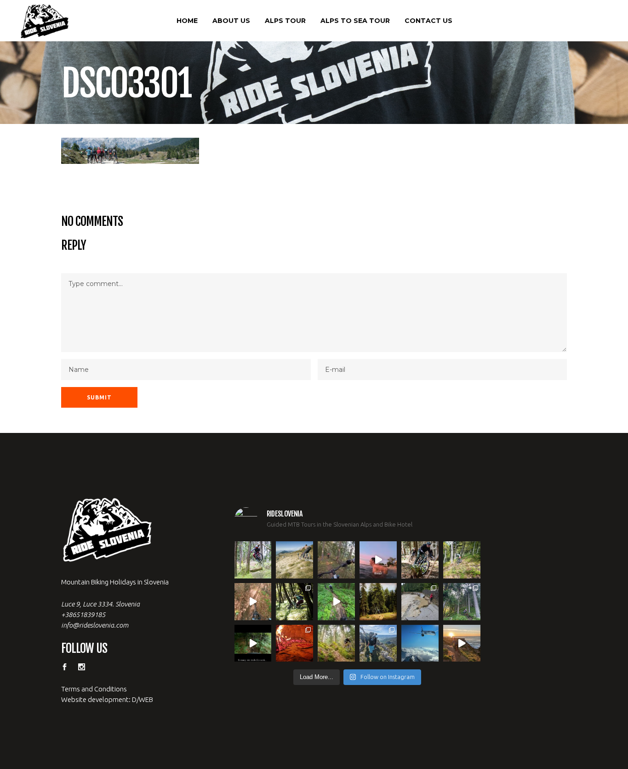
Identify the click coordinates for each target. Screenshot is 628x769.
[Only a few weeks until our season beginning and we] (378, 643)
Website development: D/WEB (107, 699)
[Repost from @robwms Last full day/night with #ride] (294, 643)
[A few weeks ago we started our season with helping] (420, 559)
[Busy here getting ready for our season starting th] (336, 643)
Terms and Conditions (94, 689)
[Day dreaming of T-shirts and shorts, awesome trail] (294, 601)
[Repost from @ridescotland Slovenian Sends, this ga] (378, 601)
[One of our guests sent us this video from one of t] (336, 601)
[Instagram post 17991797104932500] (253, 643)
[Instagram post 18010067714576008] (253, 601)
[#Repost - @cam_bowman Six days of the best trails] (336, 559)
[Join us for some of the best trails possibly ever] (461, 643)
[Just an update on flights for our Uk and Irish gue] (420, 643)
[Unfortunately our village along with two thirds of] (420, 601)
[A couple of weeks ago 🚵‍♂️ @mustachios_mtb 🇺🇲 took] (378, 559)
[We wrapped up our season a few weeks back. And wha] (294, 559)
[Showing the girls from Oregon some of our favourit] (461, 559)
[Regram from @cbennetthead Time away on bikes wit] (461, 601)
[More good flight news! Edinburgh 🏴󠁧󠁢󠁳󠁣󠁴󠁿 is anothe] (253, 559)
